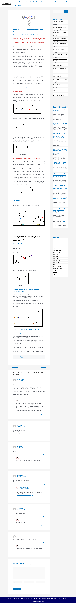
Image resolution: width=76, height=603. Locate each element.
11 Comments (15, 32)
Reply (44, 397)
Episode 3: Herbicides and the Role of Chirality (60, 90)
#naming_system (35, 34)
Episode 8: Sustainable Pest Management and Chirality (58, 64)
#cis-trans (15, 34)
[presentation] (21, 2)
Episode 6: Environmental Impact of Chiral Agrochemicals (59, 75)
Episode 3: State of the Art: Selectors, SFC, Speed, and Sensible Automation (60, 39)
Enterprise (26, 1)
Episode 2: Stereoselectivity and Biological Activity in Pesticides (59, 94)
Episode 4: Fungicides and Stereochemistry (58, 85)
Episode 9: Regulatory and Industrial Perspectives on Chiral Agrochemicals (60, 60)
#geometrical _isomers (27, 34)
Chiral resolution (56, 254)
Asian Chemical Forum (57, 208)
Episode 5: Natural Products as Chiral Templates (60, 80)
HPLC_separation (56, 270)
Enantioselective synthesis (58, 268)
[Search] (66, 11)
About (56, 1)
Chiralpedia (6, 4)
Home (14, 1)
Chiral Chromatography (57, 248)
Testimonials (68, 1)
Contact (14, 5)
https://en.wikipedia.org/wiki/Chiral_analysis (25, 495)
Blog (31, 1)
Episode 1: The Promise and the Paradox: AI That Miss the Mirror (60, 163)
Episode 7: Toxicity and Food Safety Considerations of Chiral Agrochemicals (59, 70)
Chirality (54, 264)
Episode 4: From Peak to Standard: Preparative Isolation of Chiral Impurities (59, 34)
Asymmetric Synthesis (57, 241)
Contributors (62, 1)
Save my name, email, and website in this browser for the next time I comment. (29, 585)
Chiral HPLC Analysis (57, 250)
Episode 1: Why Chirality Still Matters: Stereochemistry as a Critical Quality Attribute (60, 50)
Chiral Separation (56, 258)
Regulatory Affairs (56, 274)
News (53, 1)
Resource (47, 1)
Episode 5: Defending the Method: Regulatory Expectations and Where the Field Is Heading (59, 28)
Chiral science (56, 256)
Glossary (42, 1)
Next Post (43, 367)
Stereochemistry (56, 276)
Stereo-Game (35, 1)
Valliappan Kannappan (23, 356)
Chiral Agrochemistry (57, 246)
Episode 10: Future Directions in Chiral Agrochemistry (60, 55)
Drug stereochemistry (23, 32)
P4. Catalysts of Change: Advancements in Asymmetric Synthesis (60, 210)
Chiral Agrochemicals (57, 244)
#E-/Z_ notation (20, 34)
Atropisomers (55, 242)
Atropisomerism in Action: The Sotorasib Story (58, 22)
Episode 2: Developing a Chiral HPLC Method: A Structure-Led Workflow (60, 44)
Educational (19, 1)
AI (53, 239)
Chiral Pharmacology (57, 252)
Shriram (54, 185)
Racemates (55, 272)
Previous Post (15, 367)
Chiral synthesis (56, 262)
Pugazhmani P (19, 535)
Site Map (19, 5)
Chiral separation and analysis (58, 260)
